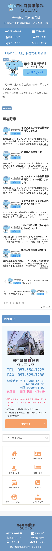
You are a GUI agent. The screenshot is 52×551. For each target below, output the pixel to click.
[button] (46, 438)
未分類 (8, 108)
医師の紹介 (39, 533)
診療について (15, 537)
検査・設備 (39, 537)
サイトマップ (39, 541)
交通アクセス (15, 541)
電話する (26, 424)
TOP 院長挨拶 (15, 533)
